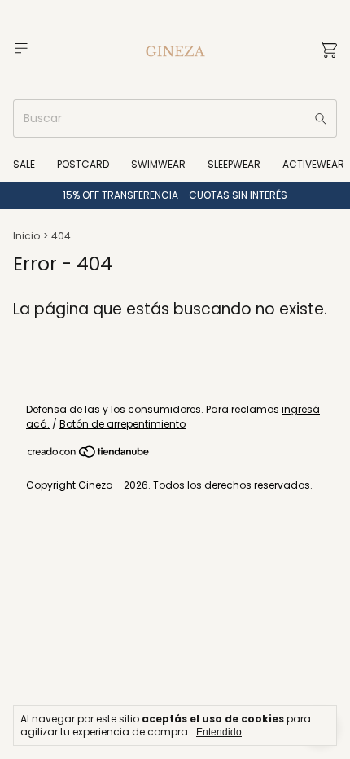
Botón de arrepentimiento (122, 424)
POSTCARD (83, 164)
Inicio (26, 236)
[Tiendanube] (89, 455)
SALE (24, 164)
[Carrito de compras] (329, 50)
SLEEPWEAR (234, 164)
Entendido (219, 732)
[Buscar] (320, 118)
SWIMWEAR (158, 164)
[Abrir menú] (21, 48)
